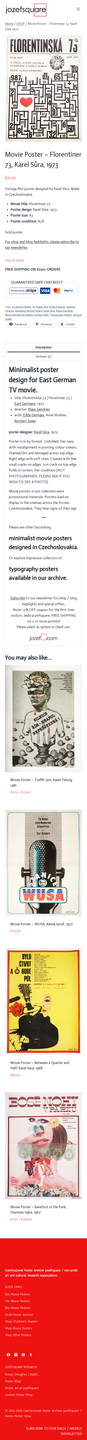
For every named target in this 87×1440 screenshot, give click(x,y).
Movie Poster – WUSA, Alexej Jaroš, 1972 (41, 924)
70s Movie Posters (21, 306)
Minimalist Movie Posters (19, 314)
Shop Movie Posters (18, 1328)
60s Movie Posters (17, 1294)
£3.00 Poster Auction (19, 1315)
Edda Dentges (57, 306)
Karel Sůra (49, 310)
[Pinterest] (23, 1354)
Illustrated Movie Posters (28, 310)
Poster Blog (13, 1381)
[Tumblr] (30, 1354)
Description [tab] (43, 347)
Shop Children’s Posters (21, 1321)
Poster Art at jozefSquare (22, 1388)
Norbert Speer (41, 314)
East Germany (24, 403)
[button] (76, 40)
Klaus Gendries (64, 310)
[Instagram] (15, 1354)
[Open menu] (78, 9)
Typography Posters (61, 314)
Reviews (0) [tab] (43, 356)
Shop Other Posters (18, 1335)
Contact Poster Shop (19, 1395)
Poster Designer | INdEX (21, 1374)
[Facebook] (8, 1354)
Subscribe (17, 598)
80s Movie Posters (17, 1308)
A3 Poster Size (40, 306)
